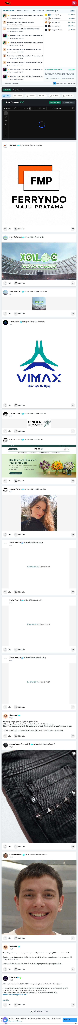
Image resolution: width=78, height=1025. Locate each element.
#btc (25, 995)
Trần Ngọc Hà (56, 22)
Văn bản (19, 96)
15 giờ (11, 718)
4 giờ (10, 545)
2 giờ (10, 324)
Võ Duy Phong (56, 26)
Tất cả (7, 96)
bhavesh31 (13, 715)
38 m (10, 239)
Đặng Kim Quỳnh (57, 30)
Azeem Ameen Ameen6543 (19, 744)
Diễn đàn (16, 83)
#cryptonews (18, 995)
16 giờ (11, 949)
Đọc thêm (6, 1000)
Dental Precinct (15, 542)
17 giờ (11, 980)
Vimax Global (14, 322)
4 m (10, 148)
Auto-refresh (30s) (61, 83)
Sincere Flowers (15, 413)
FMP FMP (13, 145)
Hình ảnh (32, 96)
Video (43, 96)
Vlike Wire (13, 977)
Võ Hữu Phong (56, 18)
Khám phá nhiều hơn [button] (15, 1021)
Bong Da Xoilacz (15, 237)
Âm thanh (55, 96)
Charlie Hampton (15, 855)
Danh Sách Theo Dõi (68, 102)
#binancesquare (8, 995)
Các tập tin (69, 96)
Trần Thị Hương (56, 15)
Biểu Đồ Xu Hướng (55, 102)
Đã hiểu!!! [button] (67, 1020)
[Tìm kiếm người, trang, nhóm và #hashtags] (74, 3)
